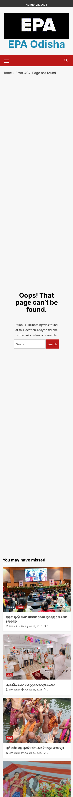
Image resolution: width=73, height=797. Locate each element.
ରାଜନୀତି (10, 607)
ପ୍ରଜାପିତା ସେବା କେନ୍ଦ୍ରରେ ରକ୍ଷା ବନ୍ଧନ (30, 685)
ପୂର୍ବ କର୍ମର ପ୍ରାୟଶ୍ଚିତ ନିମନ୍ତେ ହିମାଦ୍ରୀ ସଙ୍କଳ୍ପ (35, 748)
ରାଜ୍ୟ (20, 607)
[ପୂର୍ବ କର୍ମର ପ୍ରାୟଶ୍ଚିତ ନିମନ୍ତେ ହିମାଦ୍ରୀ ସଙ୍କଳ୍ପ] (37, 720)
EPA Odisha (36, 44)
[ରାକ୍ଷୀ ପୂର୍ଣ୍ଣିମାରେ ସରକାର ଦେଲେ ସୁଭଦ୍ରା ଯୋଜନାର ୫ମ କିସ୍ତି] (37, 589)
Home (7, 73)
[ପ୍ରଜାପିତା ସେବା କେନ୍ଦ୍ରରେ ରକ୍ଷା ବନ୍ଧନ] (37, 657)
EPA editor (14, 626)
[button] (7, 60)
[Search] (66, 60)
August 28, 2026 (33, 626)
